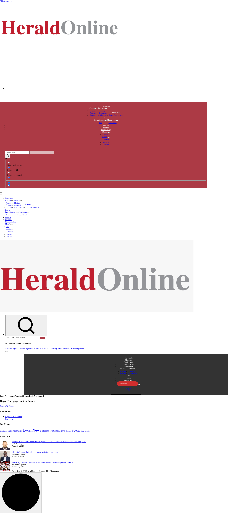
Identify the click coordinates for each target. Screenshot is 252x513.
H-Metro (123, 371)
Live (106, 135)
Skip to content (6, 1)
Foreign (92, 111)
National (115, 112)
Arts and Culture (47, 348)
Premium (106, 128)
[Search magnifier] (7, 156)
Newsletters (106, 106)
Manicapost (128, 366)
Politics (91, 108)
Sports (106, 118)
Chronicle (128, 360)
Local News (32, 430)
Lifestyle (106, 139)
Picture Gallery (106, 130)
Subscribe (123, 384)
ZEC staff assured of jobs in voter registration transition (35, 452)
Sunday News (128, 364)
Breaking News (77, 348)
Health (104, 137)
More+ (104, 132)
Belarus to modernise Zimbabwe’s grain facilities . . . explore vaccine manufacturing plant (49, 441)
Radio (129, 378)
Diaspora (106, 144)
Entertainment (99, 120)
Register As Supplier (13, 416)
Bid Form (9, 419)
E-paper (128, 388)
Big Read (58, 348)
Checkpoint (111, 120)
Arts (100, 123)
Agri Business (102, 115)
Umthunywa (132, 373)
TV (129, 376)
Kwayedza (132, 371)
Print (128, 390)
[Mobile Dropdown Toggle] (95, 108)
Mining (102, 111)
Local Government (116, 115)
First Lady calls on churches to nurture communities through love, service (42, 462)
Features (93, 113)
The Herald (129, 358)
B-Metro (123, 373)
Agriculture (30, 348)
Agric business (19, 348)
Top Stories (85, 431)
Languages (131, 368)
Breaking (66, 348)
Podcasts (106, 125)
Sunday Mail (128, 362)
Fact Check (113, 123)
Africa (9, 348)
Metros (122, 368)
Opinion (93, 115)
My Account (128, 380)
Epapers (106, 142)
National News (58, 430)
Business (101, 108)
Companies (103, 113)
